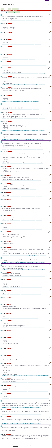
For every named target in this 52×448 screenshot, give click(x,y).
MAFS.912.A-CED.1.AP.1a (5, 35)
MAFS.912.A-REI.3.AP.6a (5, 98)
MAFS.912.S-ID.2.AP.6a (5, 367)
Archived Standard (10, 23)
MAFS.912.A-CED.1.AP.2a (5, 42)
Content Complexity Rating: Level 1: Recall (28, 101)
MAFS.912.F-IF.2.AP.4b (5, 211)
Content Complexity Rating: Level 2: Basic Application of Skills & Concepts (31, 73)
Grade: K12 (8, 407)
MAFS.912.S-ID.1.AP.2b (5, 341)
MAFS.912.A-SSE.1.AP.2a (5, 144)
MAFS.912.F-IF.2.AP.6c (5, 227)
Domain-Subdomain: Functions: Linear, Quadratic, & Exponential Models (17, 255)
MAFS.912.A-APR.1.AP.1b (5, 17)
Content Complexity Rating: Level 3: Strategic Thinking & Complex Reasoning (31, 255)
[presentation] (2, 9)
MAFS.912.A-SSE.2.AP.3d (5, 158)
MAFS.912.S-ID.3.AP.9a (5, 396)
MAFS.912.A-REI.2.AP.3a (5, 70)
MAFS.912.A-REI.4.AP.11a (5, 115)
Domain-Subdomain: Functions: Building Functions (15, 180)
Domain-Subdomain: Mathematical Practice (14, 407)
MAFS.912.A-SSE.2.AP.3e (5, 159)
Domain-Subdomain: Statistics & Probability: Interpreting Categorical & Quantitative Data (18, 375)
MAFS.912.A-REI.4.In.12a (5, 127)
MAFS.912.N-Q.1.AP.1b (5, 283)
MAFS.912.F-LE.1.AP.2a (5, 260)
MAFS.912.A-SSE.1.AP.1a (5, 136)
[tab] (4, 12)
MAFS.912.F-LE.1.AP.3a (5, 267)
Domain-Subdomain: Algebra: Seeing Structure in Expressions (16, 139)
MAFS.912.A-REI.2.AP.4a (5, 80)
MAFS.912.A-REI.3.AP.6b (5, 99)
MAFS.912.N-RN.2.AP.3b (5, 324)
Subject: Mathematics (4, 73)
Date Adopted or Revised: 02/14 (42, 73)
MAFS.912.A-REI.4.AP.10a (5, 106)
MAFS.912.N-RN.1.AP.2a (5, 316)
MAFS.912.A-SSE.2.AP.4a (5, 161)
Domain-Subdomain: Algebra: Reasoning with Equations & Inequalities (16, 73)
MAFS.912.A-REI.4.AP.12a (5, 124)
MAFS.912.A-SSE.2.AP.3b (5, 155)
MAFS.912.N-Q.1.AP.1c (5, 284)
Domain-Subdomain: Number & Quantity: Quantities (15, 287)
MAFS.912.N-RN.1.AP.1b (5, 309)
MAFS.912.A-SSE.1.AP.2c (5, 147)
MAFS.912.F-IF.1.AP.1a (5, 186)
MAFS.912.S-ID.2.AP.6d (5, 371)
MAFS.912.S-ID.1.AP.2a (5, 340)
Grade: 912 (8, 73)
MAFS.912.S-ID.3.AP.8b (5, 389)
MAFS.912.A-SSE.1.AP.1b (5, 137)
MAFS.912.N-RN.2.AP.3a (5, 323)
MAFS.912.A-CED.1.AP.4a (5, 57)
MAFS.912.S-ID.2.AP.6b (5, 368)
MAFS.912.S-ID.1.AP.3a (5, 351)
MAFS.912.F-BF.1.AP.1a (5, 170)
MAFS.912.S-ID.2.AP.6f (5, 373)
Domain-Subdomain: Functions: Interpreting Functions (15, 189)
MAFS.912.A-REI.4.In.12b (5, 128)
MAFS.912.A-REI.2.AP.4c (5, 82)
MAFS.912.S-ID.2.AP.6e (5, 372)
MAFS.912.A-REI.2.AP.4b (5, 81)
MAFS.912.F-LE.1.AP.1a (5, 251)
